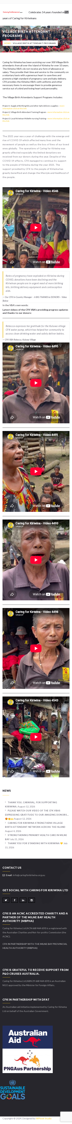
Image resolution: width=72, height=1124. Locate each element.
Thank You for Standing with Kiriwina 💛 (35, 843)
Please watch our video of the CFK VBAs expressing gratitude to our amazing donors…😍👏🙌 (37, 814)
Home (7, 43)
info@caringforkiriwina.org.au (29, 875)
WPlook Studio (44, 1118)
